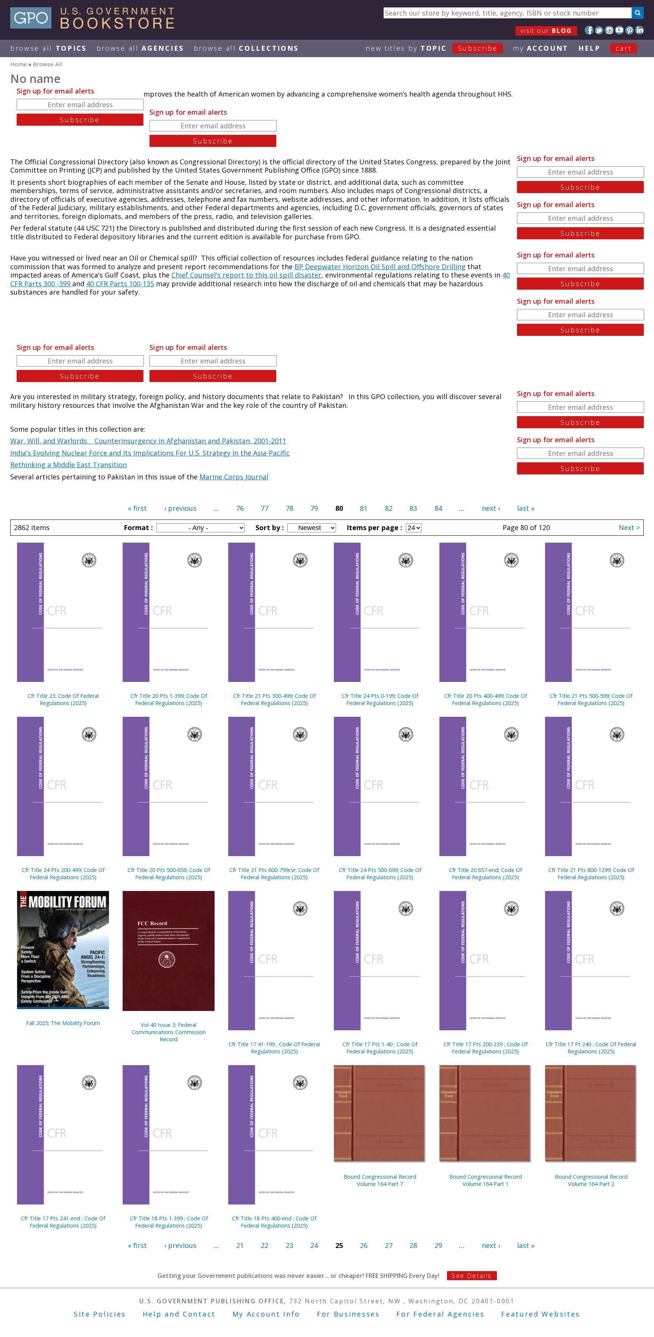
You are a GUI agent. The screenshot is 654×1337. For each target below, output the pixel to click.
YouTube (619, 30)
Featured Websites (540, 1313)
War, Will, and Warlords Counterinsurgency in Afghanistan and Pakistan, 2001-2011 (148, 440)
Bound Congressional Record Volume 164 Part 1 (485, 1180)
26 (363, 1245)
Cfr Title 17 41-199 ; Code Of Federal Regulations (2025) (274, 1048)
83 (413, 508)
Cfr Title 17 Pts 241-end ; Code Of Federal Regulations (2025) (63, 1222)
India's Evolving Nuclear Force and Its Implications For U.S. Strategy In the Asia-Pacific (150, 452)
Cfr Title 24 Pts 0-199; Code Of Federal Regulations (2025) (380, 699)
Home (18, 64)
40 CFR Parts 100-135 (120, 283)
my (540, 48)
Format (137, 527)
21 (240, 1245)
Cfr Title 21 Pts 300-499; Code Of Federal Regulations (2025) (274, 699)
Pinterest (629, 30)
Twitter (599, 30)
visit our (546, 31)
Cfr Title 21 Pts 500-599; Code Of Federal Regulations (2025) (591, 699)
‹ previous (180, 508)
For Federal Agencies (440, 1313)
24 (314, 1245)
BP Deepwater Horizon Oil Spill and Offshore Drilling (380, 266)
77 (264, 508)
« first (137, 508)
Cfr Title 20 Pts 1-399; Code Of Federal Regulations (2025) (169, 699)
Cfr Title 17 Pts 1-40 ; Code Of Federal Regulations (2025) (380, 1048)
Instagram (609, 30)
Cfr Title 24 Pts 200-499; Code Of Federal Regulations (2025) (63, 873)
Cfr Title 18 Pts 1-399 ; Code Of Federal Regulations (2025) (169, 1222)
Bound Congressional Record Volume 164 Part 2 (591, 1180)
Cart (624, 48)
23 (289, 1245)
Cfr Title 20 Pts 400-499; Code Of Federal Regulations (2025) (485, 699)
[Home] (95, 26)
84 (438, 508)
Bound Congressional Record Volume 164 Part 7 (380, 1180)
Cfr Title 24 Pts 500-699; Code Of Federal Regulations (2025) (380, 873)
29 (438, 1245)
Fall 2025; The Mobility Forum (63, 1023)
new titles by (432, 48)
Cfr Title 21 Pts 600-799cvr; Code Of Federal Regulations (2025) (274, 873)
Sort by (268, 527)
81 (363, 508)
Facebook (589, 30)
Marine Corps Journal (233, 476)
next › (491, 508)
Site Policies (100, 1313)
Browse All (48, 48)
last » (525, 508)
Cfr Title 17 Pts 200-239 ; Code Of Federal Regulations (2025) (486, 1048)
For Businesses (348, 1313)
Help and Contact (179, 1313)
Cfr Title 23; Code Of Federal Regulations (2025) (63, 699)
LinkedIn (639, 30)
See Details (472, 1275)
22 (264, 1245)
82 (388, 508)
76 (240, 508)
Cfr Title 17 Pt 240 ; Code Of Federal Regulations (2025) (591, 1048)
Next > (629, 527)
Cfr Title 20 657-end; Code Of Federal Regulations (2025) (485, 873)
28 (413, 1245)
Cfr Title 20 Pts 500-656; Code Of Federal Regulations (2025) (169, 873)
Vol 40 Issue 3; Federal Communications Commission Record (169, 1032)
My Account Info (266, 1313)
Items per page (373, 527)
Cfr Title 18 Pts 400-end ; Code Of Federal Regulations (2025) (274, 1222)
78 (289, 508)
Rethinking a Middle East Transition (68, 464)
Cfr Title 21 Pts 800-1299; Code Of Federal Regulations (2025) (591, 873)
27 (388, 1245)
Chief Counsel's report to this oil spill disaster (246, 274)
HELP (589, 48)
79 (314, 508)
